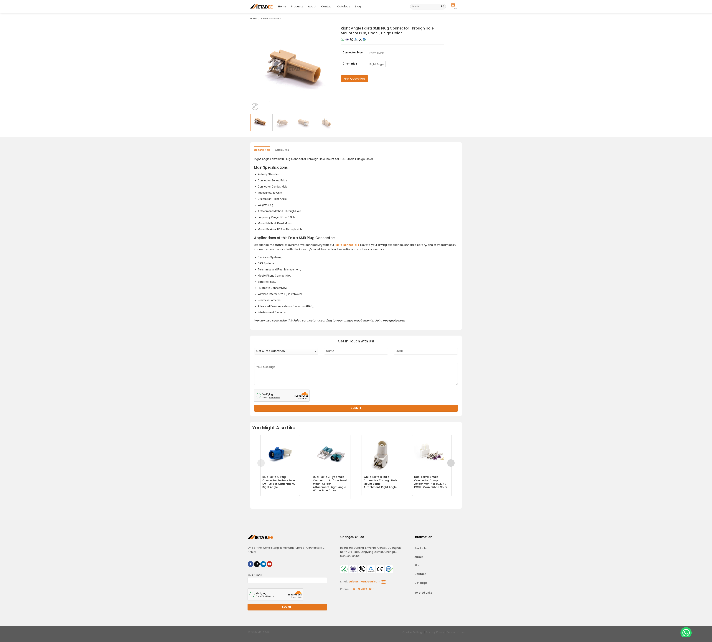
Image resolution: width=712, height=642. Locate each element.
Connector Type (352, 52)
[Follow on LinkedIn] (263, 564)
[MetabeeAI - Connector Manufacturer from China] (261, 6)
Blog (358, 6)
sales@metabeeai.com (367, 581)
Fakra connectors (347, 245)
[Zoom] (255, 106)
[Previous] (256, 68)
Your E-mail (255, 575)
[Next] (328, 68)
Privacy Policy (435, 632)
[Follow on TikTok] (257, 564)
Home (282, 6)
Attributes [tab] (282, 150)
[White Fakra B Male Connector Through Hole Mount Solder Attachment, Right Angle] (381, 454)
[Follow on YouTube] (269, 564)
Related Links (423, 593)
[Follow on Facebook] (250, 564)
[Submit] (443, 6)
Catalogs (343, 6)
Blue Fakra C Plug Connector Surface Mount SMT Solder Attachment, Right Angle (280, 482)
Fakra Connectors (271, 18)
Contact (326, 6)
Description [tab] (262, 150)
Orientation (350, 63)
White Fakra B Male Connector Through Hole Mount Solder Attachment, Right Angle (380, 482)
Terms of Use (455, 632)
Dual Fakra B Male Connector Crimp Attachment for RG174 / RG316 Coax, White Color (430, 482)
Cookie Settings (412, 632)
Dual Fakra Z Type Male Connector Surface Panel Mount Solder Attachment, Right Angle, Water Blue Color (330, 483)
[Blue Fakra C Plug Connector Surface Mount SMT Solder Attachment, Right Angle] (280, 454)
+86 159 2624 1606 (362, 589)
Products (297, 6)
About (312, 6)
